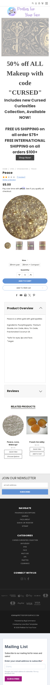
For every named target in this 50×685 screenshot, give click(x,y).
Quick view (13, 452)
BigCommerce (29, 621)
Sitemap (25, 526)
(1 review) (21, 177)
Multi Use (25, 553)
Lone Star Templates (30, 624)
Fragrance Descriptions (25, 513)
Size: (25, 260)
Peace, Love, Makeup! (13, 443)
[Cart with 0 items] (42, 3)
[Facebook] (16, 295)
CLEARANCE (25, 563)
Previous (3, 425)
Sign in (20, 523)
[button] (25, 157)
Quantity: (25, 270)
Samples (25, 516)
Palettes (25, 560)
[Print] (25, 295)
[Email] (21, 295)
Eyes (25, 547)
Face (25, 550)
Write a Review (9, 180)
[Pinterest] (34, 295)
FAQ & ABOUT (25, 519)
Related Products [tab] (23, 406)
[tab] (25, 308)
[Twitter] (29, 295)
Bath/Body (25, 543)
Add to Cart (37, 454)
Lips (25, 557)
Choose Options (13, 456)
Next (47, 425)
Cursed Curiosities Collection (25, 540)
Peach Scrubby (36, 442)
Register (29, 523)
